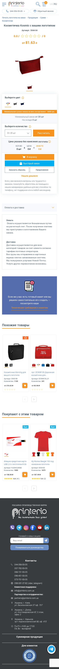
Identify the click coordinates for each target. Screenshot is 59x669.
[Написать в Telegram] (51, 649)
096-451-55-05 (20, 575)
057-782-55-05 (20, 568)
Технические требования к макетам (29, 307)
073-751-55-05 (20, 579)
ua (51, 3)
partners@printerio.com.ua (26, 598)
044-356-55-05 (20, 564)
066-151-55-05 (20, 572)
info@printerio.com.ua (24, 590)
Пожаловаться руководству (29, 547)
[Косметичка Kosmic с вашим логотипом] (29, 87)
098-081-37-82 (20, 583)
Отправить (46, 540)
